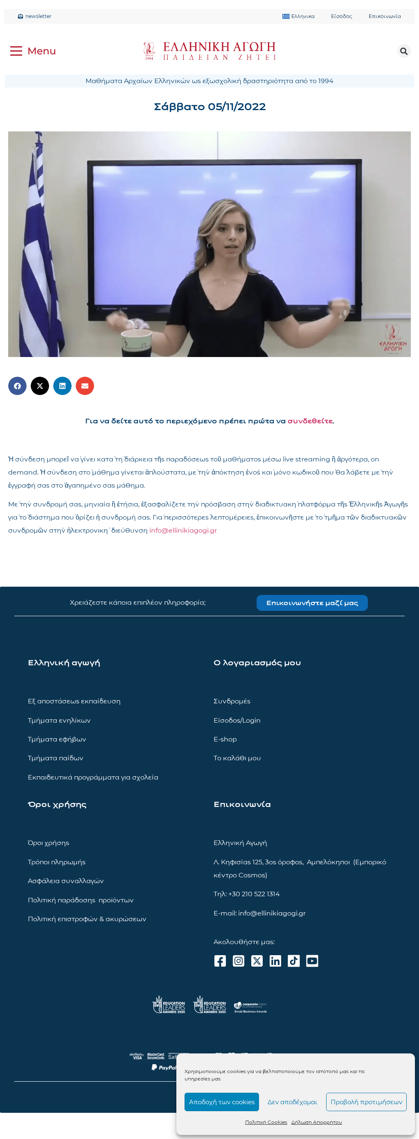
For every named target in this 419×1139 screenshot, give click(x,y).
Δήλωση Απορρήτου (316, 1122)
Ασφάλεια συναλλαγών (66, 881)
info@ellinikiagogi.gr (183, 530)
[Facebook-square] (220, 960)
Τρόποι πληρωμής (57, 862)
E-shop (225, 739)
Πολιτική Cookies (266, 1122)
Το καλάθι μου (237, 758)
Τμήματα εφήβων (57, 739)
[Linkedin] (275, 960)
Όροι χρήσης (48, 843)
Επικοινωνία (385, 16)
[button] (404, 51)
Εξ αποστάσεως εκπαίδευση (74, 701)
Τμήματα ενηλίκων (59, 720)
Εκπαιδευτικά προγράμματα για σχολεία (93, 777)
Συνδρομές (232, 701)
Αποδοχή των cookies (222, 1102)
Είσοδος (341, 16)
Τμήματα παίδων (55, 758)
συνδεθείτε (310, 421)
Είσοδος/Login (237, 720)
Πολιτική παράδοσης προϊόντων (81, 900)
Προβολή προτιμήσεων (366, 1102)
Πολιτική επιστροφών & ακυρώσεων (87, 919)
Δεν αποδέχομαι (293, 1102)
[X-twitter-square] (257, 960)
